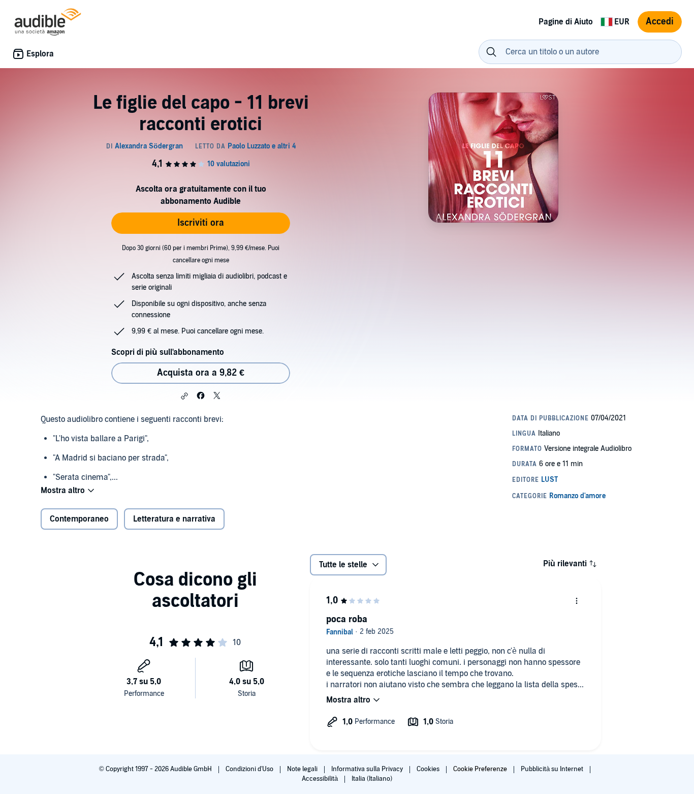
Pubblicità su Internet (553, 769)
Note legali (303, 769)
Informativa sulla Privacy (367, 769)
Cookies (429, 769)
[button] (184, 396)
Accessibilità (320, 779)
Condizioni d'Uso (250, 769)
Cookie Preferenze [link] (480, 769)
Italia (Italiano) (372, 779)
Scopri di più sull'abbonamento (167, 352)
